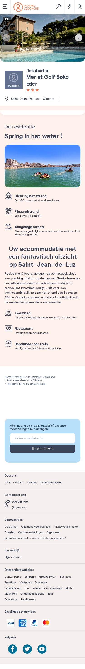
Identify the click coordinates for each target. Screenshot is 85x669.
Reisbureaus (28, 599)
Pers (26, 588)
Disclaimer (11, 526)
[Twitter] (27, 649)
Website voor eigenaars (47, 588)
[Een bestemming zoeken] (58, 7)
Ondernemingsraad (32, 593)
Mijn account (13, 557)
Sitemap (32, 482)
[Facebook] (12, 649)
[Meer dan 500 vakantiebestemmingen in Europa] (26, 7)
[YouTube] (41, 649)
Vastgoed (26, 582)
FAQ (7, 482)
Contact (18, 482)
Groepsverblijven (51, 482)
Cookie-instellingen (30, 532)
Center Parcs (13, 576)
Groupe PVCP (48, 576)
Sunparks (30, 576)
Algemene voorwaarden (35, 526)
